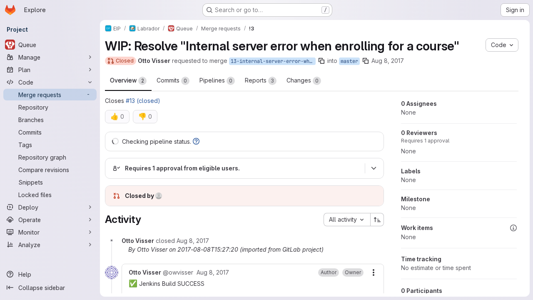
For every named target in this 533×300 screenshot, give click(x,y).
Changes (302, 80)
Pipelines (215, 80)
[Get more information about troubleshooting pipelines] (196, 141)
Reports (259, 80)
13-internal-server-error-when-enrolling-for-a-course (273, 61)
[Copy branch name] (321, 61)
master (349, 61)
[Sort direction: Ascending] (377, 219)
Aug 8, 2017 (387, 60)
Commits (172, 80)
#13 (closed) (143, 100)
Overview (127, 80)
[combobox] (347, 219)
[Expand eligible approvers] (374, 168)
